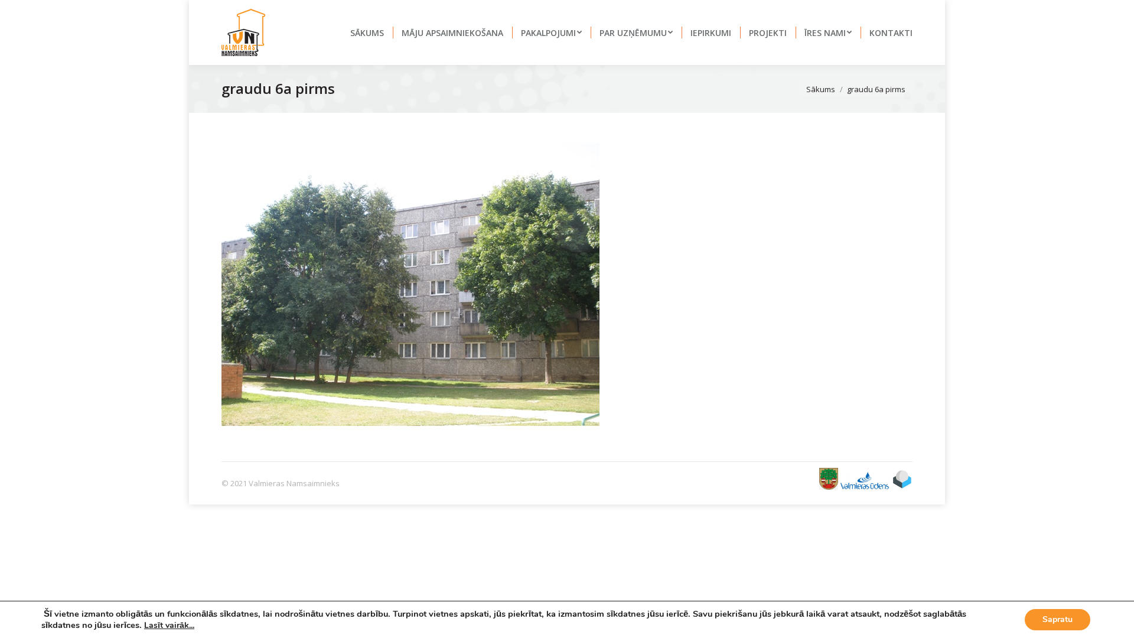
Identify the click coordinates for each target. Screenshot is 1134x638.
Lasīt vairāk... (169, 625)
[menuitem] (367, 32)
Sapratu (1057, 619)
